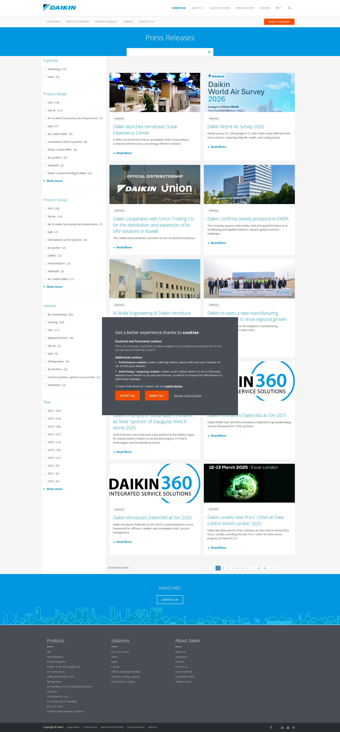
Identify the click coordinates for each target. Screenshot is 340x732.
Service (128, 21)
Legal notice (73, 727)
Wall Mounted (55, 656)
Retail (114, 656)
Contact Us (146, 21)
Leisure (115, 666)
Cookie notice (90, 727)
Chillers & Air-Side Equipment (63, 666)
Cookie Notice (173, 386)
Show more (55, 181)
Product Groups (77, 21)
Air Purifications (56, 671)
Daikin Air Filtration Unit (60, 676)
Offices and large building (125, 671)
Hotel (114, 661)
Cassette (52, 691)
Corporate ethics (136, 727)
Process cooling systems (125, 676)
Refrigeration (54, 681)
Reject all (157, 395)
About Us (180, 651)
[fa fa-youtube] (288, 727)
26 (265, 568)
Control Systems (56, 661)
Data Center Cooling (123, 681)
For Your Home (120, 651)
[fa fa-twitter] (277, 727)
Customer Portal (184, 676)
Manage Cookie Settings (188, 395)
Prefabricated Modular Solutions (65, 711)
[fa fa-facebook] (271, 727)
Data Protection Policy (112, 727)
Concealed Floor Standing (61, 701)
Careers (179, 661)
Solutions (53, 21)
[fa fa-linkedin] (282, 727)
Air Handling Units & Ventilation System (69, 686)
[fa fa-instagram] (294, 727)
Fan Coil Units (55, 706)
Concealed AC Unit (57, 696)
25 (258, 568)
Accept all (127, 395)
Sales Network (183, 671)
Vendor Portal (183, 681)
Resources (181, 656)
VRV (49, 651)
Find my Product (106, 21)
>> (276, 568)
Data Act (152, 727)
